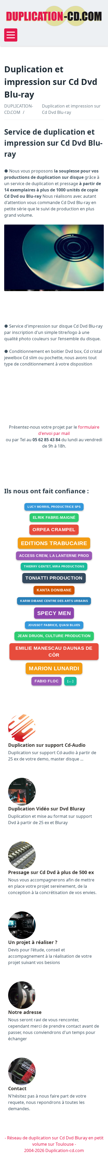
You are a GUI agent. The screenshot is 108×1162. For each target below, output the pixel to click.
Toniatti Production (54, 578)
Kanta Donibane (54, 590)
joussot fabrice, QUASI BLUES (54, 625)
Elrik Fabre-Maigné (54, 517)
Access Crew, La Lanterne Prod (54, 556)
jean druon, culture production (54, 636)
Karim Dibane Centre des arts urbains (54, 600)
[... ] (70, 681)
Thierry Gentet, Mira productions (54, 566)
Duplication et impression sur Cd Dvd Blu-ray (71, 109)
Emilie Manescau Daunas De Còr (54, 652)
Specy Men (54, 613)
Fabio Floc (46, 681)
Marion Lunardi (54, 668)
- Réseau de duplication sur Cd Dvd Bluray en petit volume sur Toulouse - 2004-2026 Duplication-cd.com (54, 1144)
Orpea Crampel (54, 529)
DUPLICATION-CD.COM (18, 109)
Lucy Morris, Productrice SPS (54, 506)
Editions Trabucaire (54, 543)
